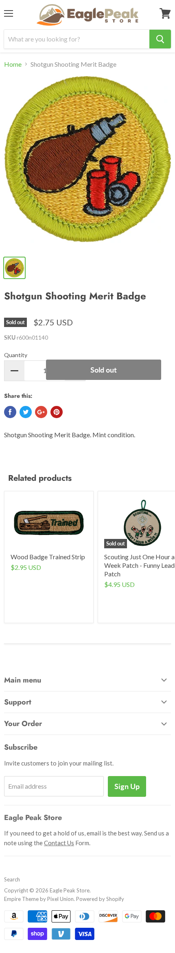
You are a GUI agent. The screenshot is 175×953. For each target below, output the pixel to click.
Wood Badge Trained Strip (48, 556)
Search (12, 879)
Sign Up (127, 786)
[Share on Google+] (41, 412)
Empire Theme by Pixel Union (39, 899)
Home (13, 64)
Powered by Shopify (100, 899)
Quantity (15, 354)
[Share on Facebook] (10, 412)
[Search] (160, 39)
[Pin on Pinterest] (56, 412)
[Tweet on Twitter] (26, 412)
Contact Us (59, 842)
